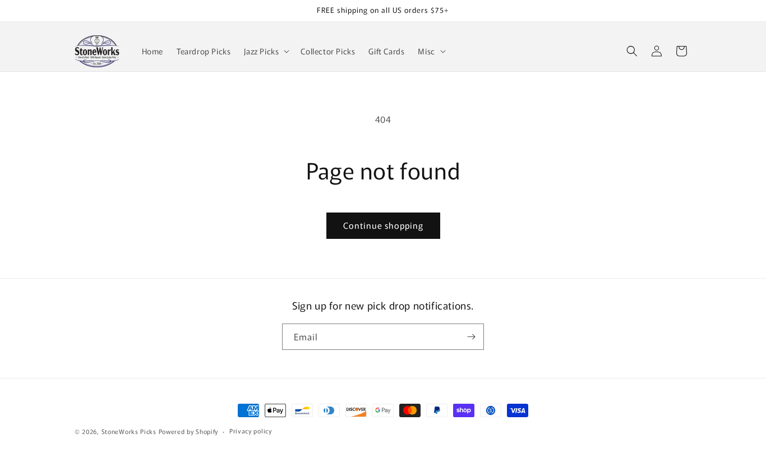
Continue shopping (383, 225)
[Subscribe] (471, 337)
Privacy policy (250, 430)
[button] (265, 51)
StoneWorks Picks (128, 431)
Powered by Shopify (189, 431)
